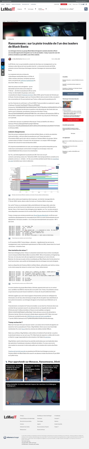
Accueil (4, 21)
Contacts (22, 424)
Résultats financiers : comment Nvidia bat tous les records (73, 81)
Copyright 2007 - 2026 (26, 442)
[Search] (86, 9)
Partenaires (39, 418)
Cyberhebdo (33, 4)
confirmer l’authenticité (27, 80)
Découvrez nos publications (81, 1)
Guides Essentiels (58, 424)
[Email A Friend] (3, 74)
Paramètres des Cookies (34, 444)
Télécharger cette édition (73, 119)
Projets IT (8, 4)
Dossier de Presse (41, 429)
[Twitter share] (3, 63)
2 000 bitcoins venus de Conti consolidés (38, 316)
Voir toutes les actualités (73, 93)
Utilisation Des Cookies (25, 426)
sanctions (48, 337)
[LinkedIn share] (3, 67)
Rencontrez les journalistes (25, 421)
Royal (35, 215)
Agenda (39, 424)
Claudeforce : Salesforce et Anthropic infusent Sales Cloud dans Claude (72, 89)
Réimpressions (23, 429)
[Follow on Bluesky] (83, 4)
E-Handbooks (57, 415)
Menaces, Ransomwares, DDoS (12, 21)
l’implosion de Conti (27, 95)
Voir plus (73, 133)
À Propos (22, 415)
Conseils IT (57, 418)
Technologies (40, 421)
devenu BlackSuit (43, 215)
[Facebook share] (3, 60)
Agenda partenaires (16, 4)
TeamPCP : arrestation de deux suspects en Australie (72, 85)
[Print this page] (3, 70)
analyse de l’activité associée (17, 351)
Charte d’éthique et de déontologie (27, 418)
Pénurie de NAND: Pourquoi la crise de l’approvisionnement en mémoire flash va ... (71, 129)
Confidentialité (25, 444)
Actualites (11, 39)
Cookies (3, 4)
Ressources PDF (25, 4)
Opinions (56, 421)
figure (23, 329)
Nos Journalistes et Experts (43, 426)
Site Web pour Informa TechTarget (44, 415)
